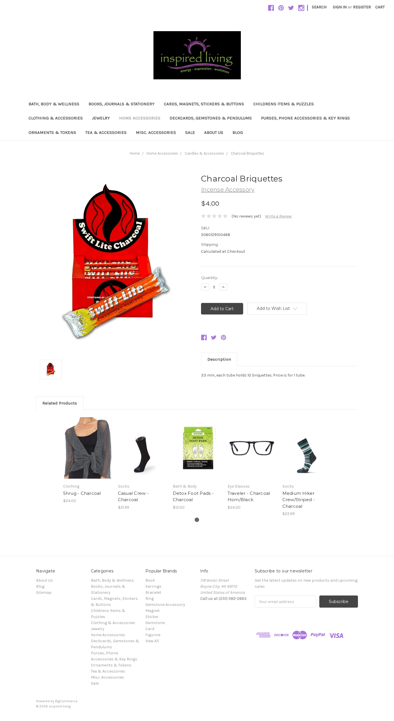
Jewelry (101, 118)
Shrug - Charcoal (82, 493)
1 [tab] (197, 520)
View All (152, 640)
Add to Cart (87, 453)
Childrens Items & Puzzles (283, 103)
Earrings (153, 586)
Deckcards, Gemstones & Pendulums (211, 118)
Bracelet (153, 592)
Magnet (152, 610)
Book (150, 580)
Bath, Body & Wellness (54, 103)
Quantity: (209, 277)
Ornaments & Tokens (52, 132)
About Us (213, 132)
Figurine (152, 634)
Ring (149, 598)
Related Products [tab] (59, 403)
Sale (190, 132)
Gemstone (155, 622)
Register (362, 7)
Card (149, 628)
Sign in (340, 7)
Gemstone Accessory (165, 604)
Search (319, 7)
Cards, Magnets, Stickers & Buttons (204, 103)
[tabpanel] (87, 460)
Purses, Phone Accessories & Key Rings (305, 118)
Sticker (152, 616)
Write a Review (278, 216)
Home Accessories (139, 118)
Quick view (87, 443)
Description (219, 359)
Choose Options (142, 453)
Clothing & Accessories (56, 118)
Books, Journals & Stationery (122, 103)
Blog (237, 132)
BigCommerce (66, 701)
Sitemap (44, 592)
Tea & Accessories (106, 132)
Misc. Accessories (156, 132)
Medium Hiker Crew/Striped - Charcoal (298, 499)
